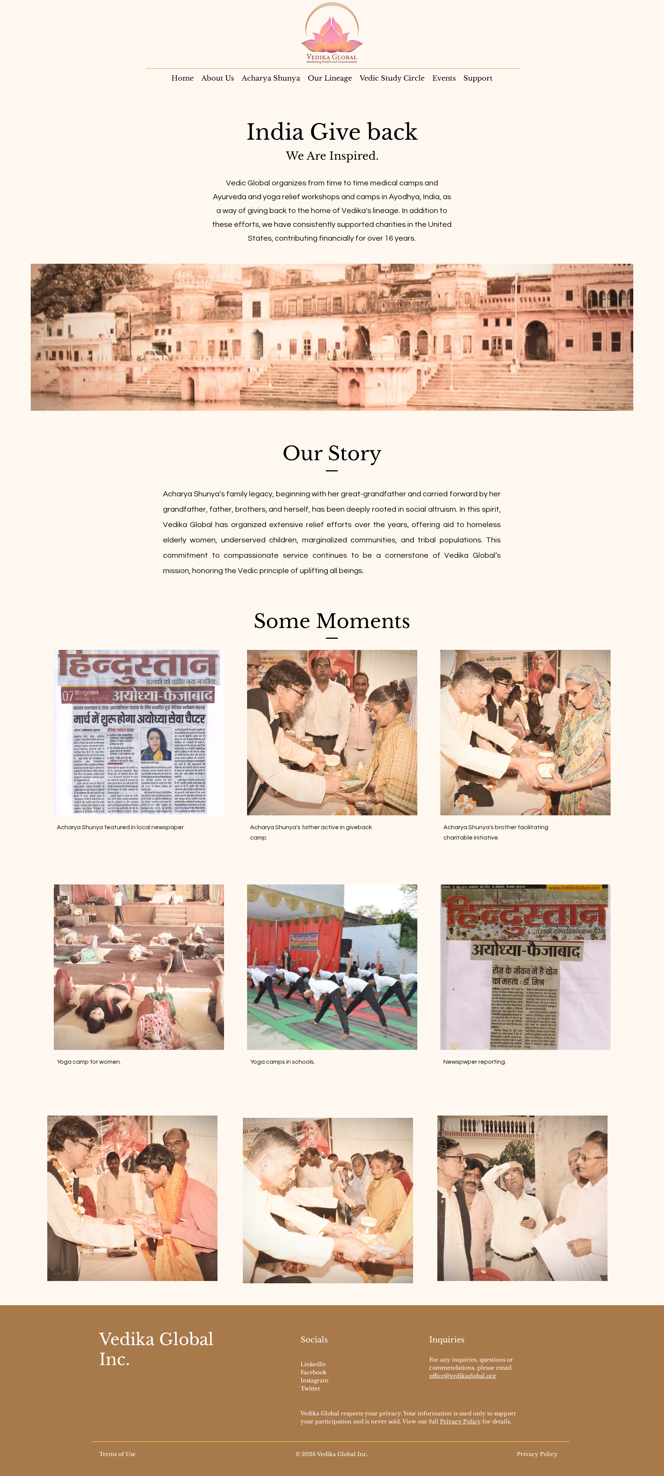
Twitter (310, 1388)
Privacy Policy (460, 1421)
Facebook (313, 1372)
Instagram (314, 1380)
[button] (478, 78)
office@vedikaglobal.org (462, 1375)
